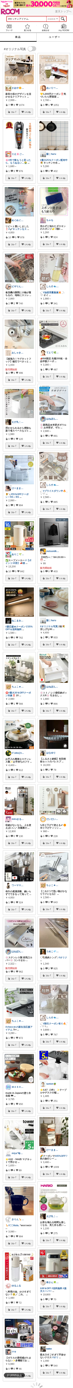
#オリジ (63, 957)
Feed (9, 27)
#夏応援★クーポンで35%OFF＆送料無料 (19, 628)
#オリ (55, 1357)
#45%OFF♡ (61, 1156)
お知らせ (46, 27)
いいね (28, 112)
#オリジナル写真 (49, 626)
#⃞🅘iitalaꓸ (13, 1225)
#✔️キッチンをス (17, 229)
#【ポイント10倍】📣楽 (18, 561)
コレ (13, 112)
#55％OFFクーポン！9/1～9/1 (17, 495)
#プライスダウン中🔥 (54, 491)
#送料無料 (57, 1288)
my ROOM (64, 27)
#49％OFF (45, 1288)
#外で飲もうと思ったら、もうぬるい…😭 (18, 161)
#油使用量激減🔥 (52, 292)
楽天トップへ (63, 11)
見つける (27, 27)
